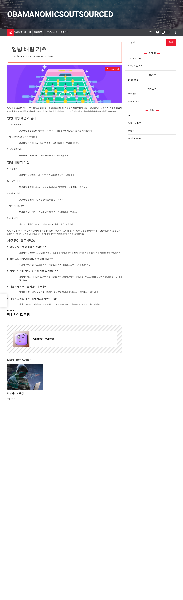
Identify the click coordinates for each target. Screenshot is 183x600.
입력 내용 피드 (134, 123)
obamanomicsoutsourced (60, 14)
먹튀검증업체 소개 (22, 32)
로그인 (131, 115)
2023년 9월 (133, 80)
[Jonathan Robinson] (21, 339)
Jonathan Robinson (44, 56)
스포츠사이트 (51, 32)
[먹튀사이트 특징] (3, 300)
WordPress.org (135, 138)
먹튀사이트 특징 (15, 393)
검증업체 (64, 32)
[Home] (11, 32)
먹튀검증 (38, 32)
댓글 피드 (132, 130)
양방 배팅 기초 (134, 58)
